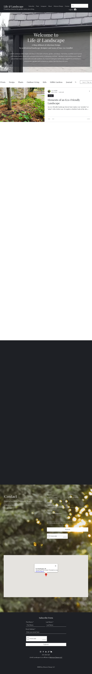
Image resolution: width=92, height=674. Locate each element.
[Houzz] (51, 652)
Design (12, 82)
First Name (29, 622)
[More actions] (90, 91)
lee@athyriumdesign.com (11, 505)
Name (49, 494)
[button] (75, 82)
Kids (44, 82)
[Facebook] (43, 652)
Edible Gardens (56, 82)
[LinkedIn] (46, 652)
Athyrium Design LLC (56, 657)
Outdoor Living (33, 82)
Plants (20, 82)
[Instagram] (40, 652)
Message (50, 510)
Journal (69, 82)
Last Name (49, 622)
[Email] (49, 652)
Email (70, 494)
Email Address (30, 629)
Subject (49, 502)
